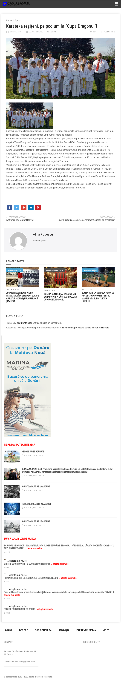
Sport (18, 20)
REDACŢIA (64, 630)
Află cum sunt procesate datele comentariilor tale (84, 327)
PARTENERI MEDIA (86, 630)
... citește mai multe (32, 548)
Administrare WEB (108, 677)
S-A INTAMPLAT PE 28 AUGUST (36, 486)
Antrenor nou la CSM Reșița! (20, 220)
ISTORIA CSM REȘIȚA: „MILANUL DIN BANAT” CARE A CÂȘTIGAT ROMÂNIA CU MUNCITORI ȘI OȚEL (60, 297)
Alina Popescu (36, 32)
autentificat (25, 323)
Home (9, 20)
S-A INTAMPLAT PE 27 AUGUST (36, 521)
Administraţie (14, 270)
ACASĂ (8, 630)
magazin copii (18, 623)
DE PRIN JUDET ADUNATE (33, 451)
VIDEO (106, 630)
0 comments (109, 32)
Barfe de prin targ (54, 270)
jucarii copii (5, 623)
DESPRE (23, 630)
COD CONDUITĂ (43, 630)
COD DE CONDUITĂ (91, 642)
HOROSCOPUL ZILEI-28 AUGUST (36, 504)
